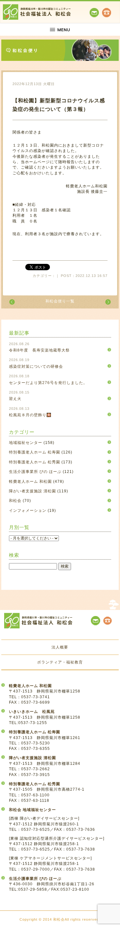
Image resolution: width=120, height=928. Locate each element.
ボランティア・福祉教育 (60, 662)
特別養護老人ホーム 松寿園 (34, 452)
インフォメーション (27, 510)
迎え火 (15, 398)
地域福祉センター (25, 442)
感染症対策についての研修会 (36, 366)
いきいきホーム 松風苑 (32, 711)
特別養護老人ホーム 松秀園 (34, 462)
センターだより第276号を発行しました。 (48, 383)
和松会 (15, 500)
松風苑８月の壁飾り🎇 (30, 415)
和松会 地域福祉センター (32, 810)
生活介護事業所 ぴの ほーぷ (35, 471)
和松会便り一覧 (60, 301)
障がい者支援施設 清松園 (32, 491)
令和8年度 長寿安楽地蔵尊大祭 (39, 350)
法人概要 (60, 647)
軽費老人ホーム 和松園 (30, 481)
